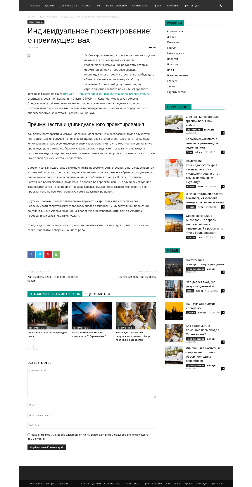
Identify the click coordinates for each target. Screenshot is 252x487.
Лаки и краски (140, 5)
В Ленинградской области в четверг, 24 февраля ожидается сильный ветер (205, 198)
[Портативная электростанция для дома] (47, 315)
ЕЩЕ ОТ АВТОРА (98, 294)
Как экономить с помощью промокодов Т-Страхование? (204, 330)
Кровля (158, 5)
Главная (35, 5)
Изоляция (173, 5)
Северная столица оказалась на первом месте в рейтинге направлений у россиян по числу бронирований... (204, 224)
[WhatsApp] (56, 254)
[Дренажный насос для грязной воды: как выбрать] (174, 124)
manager (209, 129)
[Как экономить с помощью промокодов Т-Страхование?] (92, 315)
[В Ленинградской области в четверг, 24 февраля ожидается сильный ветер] (174, 201)
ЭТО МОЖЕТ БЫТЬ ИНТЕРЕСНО (55, 294)
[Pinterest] (48, 254)
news (200, 186)
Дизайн (49, 5)
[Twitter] (39, 254)
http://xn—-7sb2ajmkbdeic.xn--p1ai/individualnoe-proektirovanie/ (106, 94)
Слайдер (172, 81)
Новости (172, 59)
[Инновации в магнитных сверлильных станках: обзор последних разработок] (136, 315)
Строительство (68, 5)
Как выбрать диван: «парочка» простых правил (52, 278)
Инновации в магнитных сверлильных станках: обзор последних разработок (133, 336)
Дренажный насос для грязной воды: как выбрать (202, 121)
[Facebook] (31, 254)
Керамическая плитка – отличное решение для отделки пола (203, 143)
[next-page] (35, 347)
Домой (31, 16)
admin (198, 152)
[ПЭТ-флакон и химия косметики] (174, 311)
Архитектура (191, 5)
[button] (220, 6)
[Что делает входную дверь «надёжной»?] (174, 289)
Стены (86, 5)
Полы (98, 5)
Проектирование (116, 5)
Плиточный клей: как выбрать (137, 276)
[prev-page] (29, 347)
